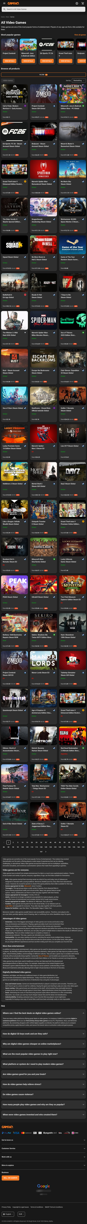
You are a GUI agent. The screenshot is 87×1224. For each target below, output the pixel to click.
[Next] (46, 852)
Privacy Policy (6, 1207)
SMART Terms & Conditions (54, 1207)
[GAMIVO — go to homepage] (13, 3)
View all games (80, 35)
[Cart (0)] (82, 3)
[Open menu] (4, 3)
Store (7, 17)
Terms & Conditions (36, 1207)
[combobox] (43, 9)
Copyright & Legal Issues (21, 1207)
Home (3, 17)
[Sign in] (76, 3)
